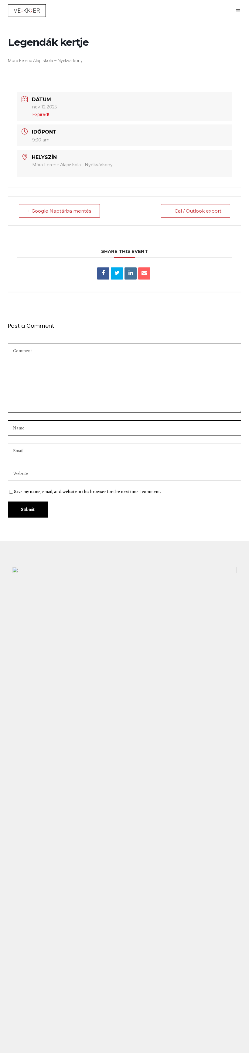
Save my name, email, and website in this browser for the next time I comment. (87, 491)
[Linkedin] (130, 273)
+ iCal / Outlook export (195, 211)
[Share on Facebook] (103, 273)
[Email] (144, 273)
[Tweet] (117, 273)
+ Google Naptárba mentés (59, 211)
